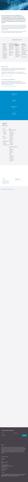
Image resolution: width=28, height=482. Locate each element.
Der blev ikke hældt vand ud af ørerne (8, 205)
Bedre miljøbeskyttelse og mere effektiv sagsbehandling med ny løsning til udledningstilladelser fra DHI (14, 264)
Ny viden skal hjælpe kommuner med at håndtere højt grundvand (13, 302)
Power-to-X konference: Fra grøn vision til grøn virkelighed (11, 322)
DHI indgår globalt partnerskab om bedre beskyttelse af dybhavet (13, 340)
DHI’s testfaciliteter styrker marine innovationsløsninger (11, 379)
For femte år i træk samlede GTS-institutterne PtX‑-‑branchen (12, 224)
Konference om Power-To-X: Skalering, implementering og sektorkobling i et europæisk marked (11, 418)
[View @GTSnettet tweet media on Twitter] (2, 476)
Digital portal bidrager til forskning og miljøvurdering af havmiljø (13, 244)
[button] (26, 2)
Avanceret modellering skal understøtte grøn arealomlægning (12, 284)
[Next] (26, 424)
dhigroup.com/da (6, 183)
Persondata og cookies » (4, 456)
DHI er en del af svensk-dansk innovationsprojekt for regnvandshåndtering (11, 399)
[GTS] (3, 2)
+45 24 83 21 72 (6, 468)
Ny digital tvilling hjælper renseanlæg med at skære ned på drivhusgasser (12, 360)
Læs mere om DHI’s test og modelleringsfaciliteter (8, 86)
